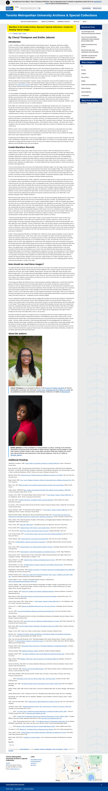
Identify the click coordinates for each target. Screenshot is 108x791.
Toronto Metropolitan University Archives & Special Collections (51, 15)
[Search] (39, 8)
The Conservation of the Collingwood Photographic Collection (91, 32)
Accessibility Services (36, 759)
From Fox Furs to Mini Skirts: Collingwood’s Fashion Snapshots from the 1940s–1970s (90, 38)
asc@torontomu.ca (15, 769)
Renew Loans (97, 8)
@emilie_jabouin (16, 455)
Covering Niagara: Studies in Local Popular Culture (29, 641)
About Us (76, 21)
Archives (83, 70)
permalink (10, 750)
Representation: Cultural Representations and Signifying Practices (38, 551)
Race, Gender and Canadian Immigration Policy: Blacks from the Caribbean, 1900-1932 (46, 490)
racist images (59, 749)
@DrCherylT (65, 392)
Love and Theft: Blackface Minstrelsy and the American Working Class (36, 611)
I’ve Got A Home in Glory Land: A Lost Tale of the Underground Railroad (43, 534)
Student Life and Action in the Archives (89, 45)
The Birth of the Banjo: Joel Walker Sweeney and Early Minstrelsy (35, 500)
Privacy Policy (9, 788)
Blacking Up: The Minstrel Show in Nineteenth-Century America (36, 729)
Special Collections (24, 749)
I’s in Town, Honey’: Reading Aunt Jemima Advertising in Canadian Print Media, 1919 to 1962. (42, 711)
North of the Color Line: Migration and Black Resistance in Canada (41, 621)
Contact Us (34, 763)
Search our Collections (48, 21)
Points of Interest (85, 88)
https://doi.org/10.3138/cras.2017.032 (51, 718)
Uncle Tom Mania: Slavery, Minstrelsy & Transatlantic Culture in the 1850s (38, 626)
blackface (37, 749)
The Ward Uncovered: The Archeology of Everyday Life (52, 721)
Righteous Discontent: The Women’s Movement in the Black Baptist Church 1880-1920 (51, 569)
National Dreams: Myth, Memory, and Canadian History (35, 527)
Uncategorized (85, 95)
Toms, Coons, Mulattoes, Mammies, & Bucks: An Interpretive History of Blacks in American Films (45, 480)
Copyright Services (36, 761)
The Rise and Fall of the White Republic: (33, 668)
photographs (49, 749)
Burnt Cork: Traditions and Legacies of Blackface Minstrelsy (38, 591)
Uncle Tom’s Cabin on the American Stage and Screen (34, 530)
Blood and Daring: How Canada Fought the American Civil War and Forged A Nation (41, 485)
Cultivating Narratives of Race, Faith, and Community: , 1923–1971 (47, 706)
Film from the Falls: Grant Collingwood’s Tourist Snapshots (89, 50)
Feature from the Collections (88, 84)
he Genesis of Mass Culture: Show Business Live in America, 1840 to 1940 (42, 683)
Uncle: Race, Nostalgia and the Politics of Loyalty (53, 390)
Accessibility (18, 788)
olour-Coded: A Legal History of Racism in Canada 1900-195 (42, 463)
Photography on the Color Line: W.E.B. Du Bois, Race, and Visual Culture (36, 678)
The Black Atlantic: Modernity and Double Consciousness (30, 542)
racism (54, 749)
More (84, 21)
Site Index (33, 765)
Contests (83, 73)
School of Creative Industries (54, 388)
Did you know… (85, 77)
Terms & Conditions (28, 788)
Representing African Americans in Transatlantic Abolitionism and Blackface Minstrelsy (44, 646)
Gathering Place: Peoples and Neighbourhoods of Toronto (39, 560)
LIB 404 (8, 763)
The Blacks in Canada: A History (31, 737)
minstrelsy (42, 749)
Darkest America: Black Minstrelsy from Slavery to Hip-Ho (43, 701)
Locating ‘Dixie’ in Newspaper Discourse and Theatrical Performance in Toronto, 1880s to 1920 (42, 716)
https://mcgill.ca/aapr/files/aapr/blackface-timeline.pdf (22, 581)
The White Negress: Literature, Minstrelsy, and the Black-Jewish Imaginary (43, 564)
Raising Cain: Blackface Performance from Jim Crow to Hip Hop (38, 606)
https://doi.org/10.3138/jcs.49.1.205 (35, 713)
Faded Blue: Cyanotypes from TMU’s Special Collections (89, 56)
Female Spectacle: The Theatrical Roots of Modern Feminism (36, 547)
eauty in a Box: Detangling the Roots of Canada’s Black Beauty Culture (36, 726)
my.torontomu (87, 8)
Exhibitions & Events (64, 21)
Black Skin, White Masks (26, 524)
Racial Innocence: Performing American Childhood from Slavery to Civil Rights (42, 475)
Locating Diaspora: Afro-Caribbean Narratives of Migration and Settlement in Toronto (43, 732)
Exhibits (83, 81)
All (82, 66)
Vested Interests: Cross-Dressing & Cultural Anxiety (35, 538)
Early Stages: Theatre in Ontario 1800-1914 (59, 495)
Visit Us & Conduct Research (29, 21)
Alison (24, 33)
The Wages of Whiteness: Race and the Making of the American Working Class (43, 654)
